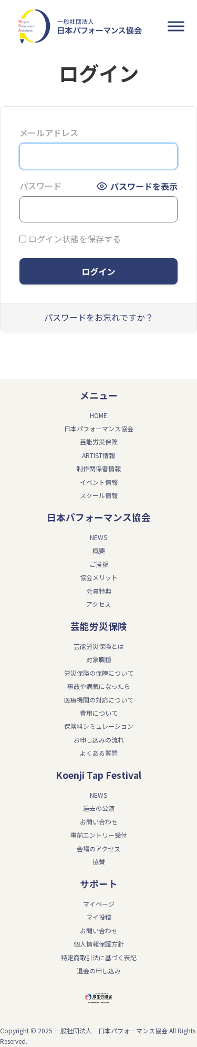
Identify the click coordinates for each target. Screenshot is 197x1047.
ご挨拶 (98, 564)
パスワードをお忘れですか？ (98, 317)
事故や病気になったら (98, 686)
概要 (98, 550)
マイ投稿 (98, 916)
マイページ (99, 903)
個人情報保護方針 (99, 943)
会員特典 (98, 590)
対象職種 (98, 659)
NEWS (98, 537)
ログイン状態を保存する (73, 238)
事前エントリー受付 (98, 834)
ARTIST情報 (98, 455)
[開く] (176, 27)
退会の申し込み (99, 970)
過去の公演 (99, 808)
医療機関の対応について (98, 699)
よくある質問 (99, 752)
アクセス (98, 603)
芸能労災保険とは (99, 646)
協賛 (98, 861)
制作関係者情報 (99, 468)
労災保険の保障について (98, 672)
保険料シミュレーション (98, 725)
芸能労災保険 (99, 441)
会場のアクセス (98, 848)
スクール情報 (99, 495)
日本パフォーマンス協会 (99, 517)
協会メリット (99, 577)
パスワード (40, 185)
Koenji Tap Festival (98, 774)
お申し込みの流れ (99, 739)
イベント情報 (99, 481)
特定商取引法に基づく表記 (99, 957)
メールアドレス (48, 132)
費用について (99, 712)
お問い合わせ (99, 821)
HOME (98, 415)
